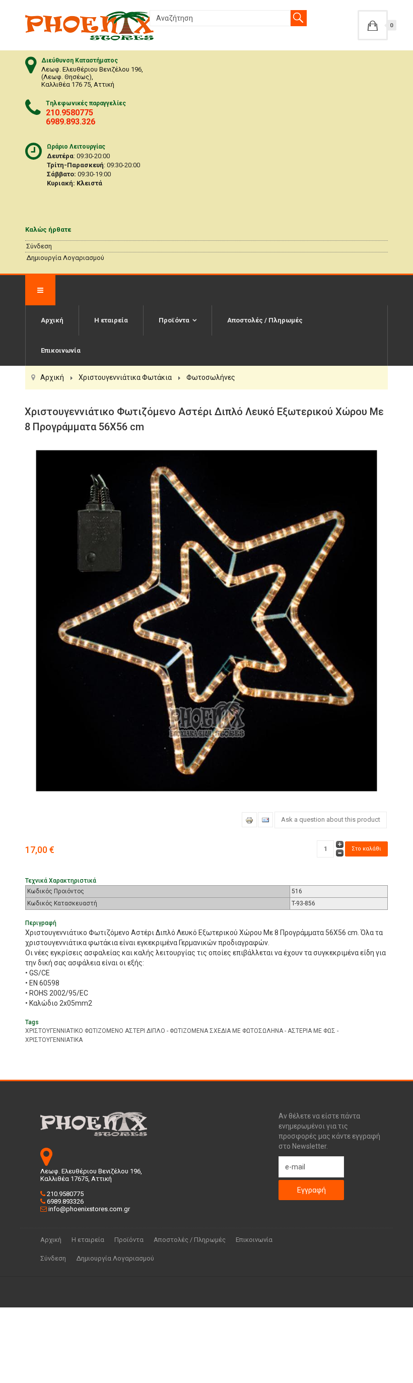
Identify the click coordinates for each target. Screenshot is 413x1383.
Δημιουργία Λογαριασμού (65, 257)
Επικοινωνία (61, 350)
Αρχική (52, 320)
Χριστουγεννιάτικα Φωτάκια (125, 377)
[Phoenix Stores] (89, 25)
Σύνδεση (39, 246)
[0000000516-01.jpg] (206, 620)
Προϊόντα (174, 320)
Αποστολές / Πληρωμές (265, 320)
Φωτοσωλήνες (210, 377)
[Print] (249, 819)
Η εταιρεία (111, 320)
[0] (373, 25)
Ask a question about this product (330, 819)
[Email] (265, 819)
